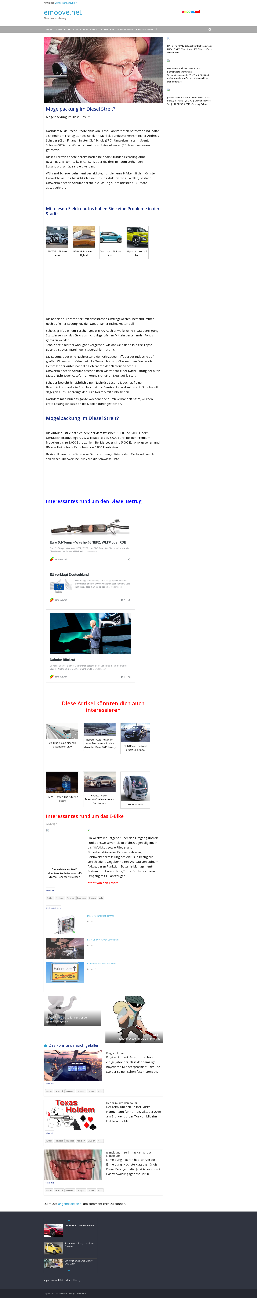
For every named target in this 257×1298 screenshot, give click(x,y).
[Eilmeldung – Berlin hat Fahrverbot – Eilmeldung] (73, 1151)
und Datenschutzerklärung (67, 1280)
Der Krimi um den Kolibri (122, 1103)
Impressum (49, 1280)
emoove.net (63, 12)
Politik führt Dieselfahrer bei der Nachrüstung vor (67, 1018)
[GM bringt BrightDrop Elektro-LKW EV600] (53, 1243)
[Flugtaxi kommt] (73, 1052)
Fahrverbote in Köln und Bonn (101, 963)
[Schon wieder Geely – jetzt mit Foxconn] (53, 1225)
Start (49, 29)
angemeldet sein (70, 1204)
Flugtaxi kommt (116, 1053)
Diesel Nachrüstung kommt (100, 915)
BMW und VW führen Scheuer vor (103, 939)
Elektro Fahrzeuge (84, 29)
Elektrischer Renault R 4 (66, 2)
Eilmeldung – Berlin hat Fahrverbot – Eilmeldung (129, 1154)
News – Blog (63, 29)
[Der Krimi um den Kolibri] (73, 1101)
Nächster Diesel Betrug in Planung (138, 1036)
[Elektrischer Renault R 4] (53, 1261)
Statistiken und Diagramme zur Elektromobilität (130, 29)
